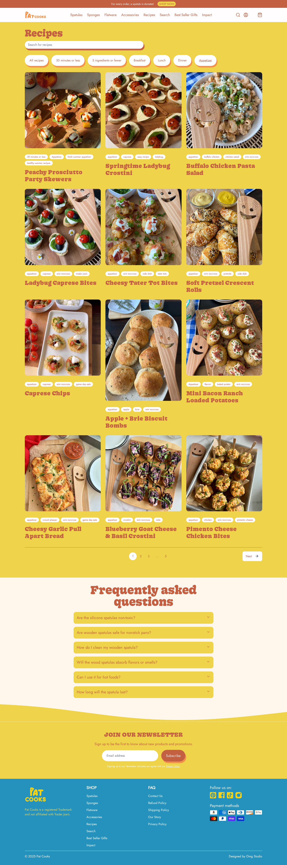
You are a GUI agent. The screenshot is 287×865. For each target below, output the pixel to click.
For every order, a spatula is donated (142, 4)
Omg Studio (254, 856)
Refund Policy (157, 803)
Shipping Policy (158, 810)
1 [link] (133, 556)
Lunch (162, 60)
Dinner (182, 60)
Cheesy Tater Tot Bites (141, 282)
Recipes (149, 14)
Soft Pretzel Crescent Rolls (220, 286)
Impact (207, 14)
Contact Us (155, 796)
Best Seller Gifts (186, 14)
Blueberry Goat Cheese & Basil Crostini (141, 532)
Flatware (110, 14)
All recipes (36, 60)
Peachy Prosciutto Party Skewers (53, 176)
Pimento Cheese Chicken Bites (211, 532)
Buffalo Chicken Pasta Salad (220, 169)
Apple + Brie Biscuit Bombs (136, 422)
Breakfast (139, 60)
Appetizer (205, 60)
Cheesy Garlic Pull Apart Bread (53, 532)
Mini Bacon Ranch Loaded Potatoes (214, 397)
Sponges (93, 14)
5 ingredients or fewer (106, 60)
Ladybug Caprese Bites (60, 282)
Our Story (154, 817)
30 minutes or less (68, 60)
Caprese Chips (47, 393)
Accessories (130, 14)
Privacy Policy (173, 766)
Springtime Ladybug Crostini (137, 169)
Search (165, 14)
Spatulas (76, 14)
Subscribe (173, 755)
